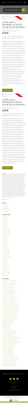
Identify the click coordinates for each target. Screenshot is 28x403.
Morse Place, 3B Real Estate (8, 313)
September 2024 (6, 256)
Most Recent (5, 216)
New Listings (5, 206)
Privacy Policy (22, 396)
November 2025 (6, 232)
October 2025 (5, 233)
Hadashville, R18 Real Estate (18, 178)
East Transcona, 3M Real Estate (13, 177)
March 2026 (5, 226)
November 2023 (6, 273)
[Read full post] (14, 18)
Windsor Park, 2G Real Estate (9, 364)
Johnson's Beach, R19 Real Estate (10, 304)
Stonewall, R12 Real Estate (11, 193)
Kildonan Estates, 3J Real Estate (14, 180)
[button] (10, 379)
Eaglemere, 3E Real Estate (10, 176)
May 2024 (4, 263)
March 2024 (5, 266)
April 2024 (4, 265)
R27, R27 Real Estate (13, 186)
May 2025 (4, 242)
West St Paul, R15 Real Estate (9, 360)
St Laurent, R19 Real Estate (8, 346)
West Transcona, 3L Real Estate (15, 195)
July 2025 (4, 239)
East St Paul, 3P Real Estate (8, 292)
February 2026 (5, 228)
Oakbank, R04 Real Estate (12, 185)
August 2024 (5, 258)
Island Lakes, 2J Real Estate (18, 179)
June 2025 (4, 240)
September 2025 (6, 235)
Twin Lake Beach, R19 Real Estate (7, 194)
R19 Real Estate (7, 186)
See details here (18, 38)
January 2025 (5, 249)
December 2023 (6, 272)
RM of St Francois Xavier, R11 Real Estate (16, 188)
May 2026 (4, 223)
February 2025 (5, 247)
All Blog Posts (5, 204)
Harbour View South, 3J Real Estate (7, 179)
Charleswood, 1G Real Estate (7, 174)
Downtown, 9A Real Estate (8, 287)
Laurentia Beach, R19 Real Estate (10, 312)
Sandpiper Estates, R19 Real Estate (7, 191)
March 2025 (5, 246)
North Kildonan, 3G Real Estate (19, 184)
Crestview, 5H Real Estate (16, 174)
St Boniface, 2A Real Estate (11, 31)
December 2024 (6, 251)
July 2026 (4, 220)
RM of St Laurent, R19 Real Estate (10, 339)
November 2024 (6, 253)
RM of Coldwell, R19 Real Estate (9, 336)
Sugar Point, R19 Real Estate (20, 193)
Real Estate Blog (6, 209)
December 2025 (6, 230)
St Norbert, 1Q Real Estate (11, 192)
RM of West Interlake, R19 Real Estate (11, 341)
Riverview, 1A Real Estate (17, 187)
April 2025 (4, 244)
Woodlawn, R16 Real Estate (8, 365)
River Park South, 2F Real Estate (8, 187)
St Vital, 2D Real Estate (7, 351)
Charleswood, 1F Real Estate (21, 173)
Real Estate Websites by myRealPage (14, 398)
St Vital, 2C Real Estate (19, 192)
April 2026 (4, 225)
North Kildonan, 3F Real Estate (9, 184)
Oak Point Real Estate (7, 320)
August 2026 (5, 218)
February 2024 (5, 268)
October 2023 (5, 275)
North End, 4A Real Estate (8, 315)
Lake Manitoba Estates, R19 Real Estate (11, 308)
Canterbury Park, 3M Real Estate (12, 173)
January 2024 (5, 270)
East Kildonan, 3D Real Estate (18, 176)
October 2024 (5, 254)
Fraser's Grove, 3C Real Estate (9, 178)
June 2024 (4, 261)
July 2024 (4, 260)
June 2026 (4, 221)
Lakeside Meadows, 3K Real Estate (15, 181)
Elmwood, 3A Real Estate (8, 296)
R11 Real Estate (18, 185)
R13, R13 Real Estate (7, 325)
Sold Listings (5, 211)
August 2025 (5, 237)
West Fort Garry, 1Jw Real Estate (18, 194)
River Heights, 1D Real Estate (21, 186)
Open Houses (5, 208)
